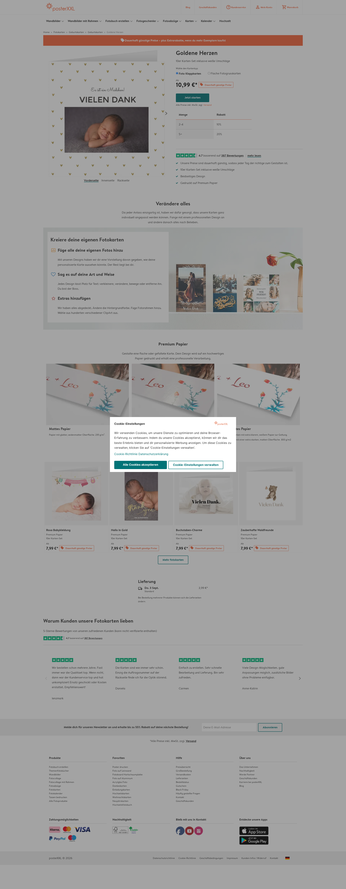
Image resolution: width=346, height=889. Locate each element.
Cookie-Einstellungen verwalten (196, 465)
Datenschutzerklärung (153, 454)
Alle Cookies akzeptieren (140, 464)
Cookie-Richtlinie (125, 454)
